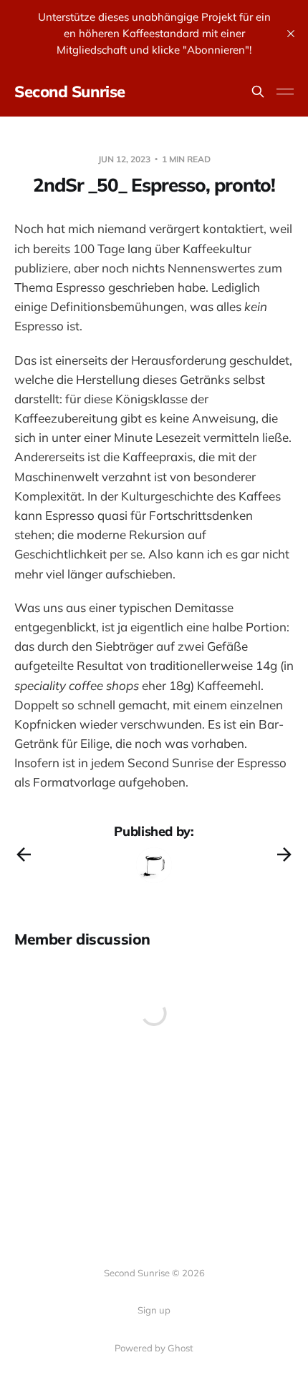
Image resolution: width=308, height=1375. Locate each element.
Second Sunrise (69, 91)
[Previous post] (23, 854)
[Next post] (284, 854)
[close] (290, 33)
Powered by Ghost (154, 1348)
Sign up (154, 1310)
